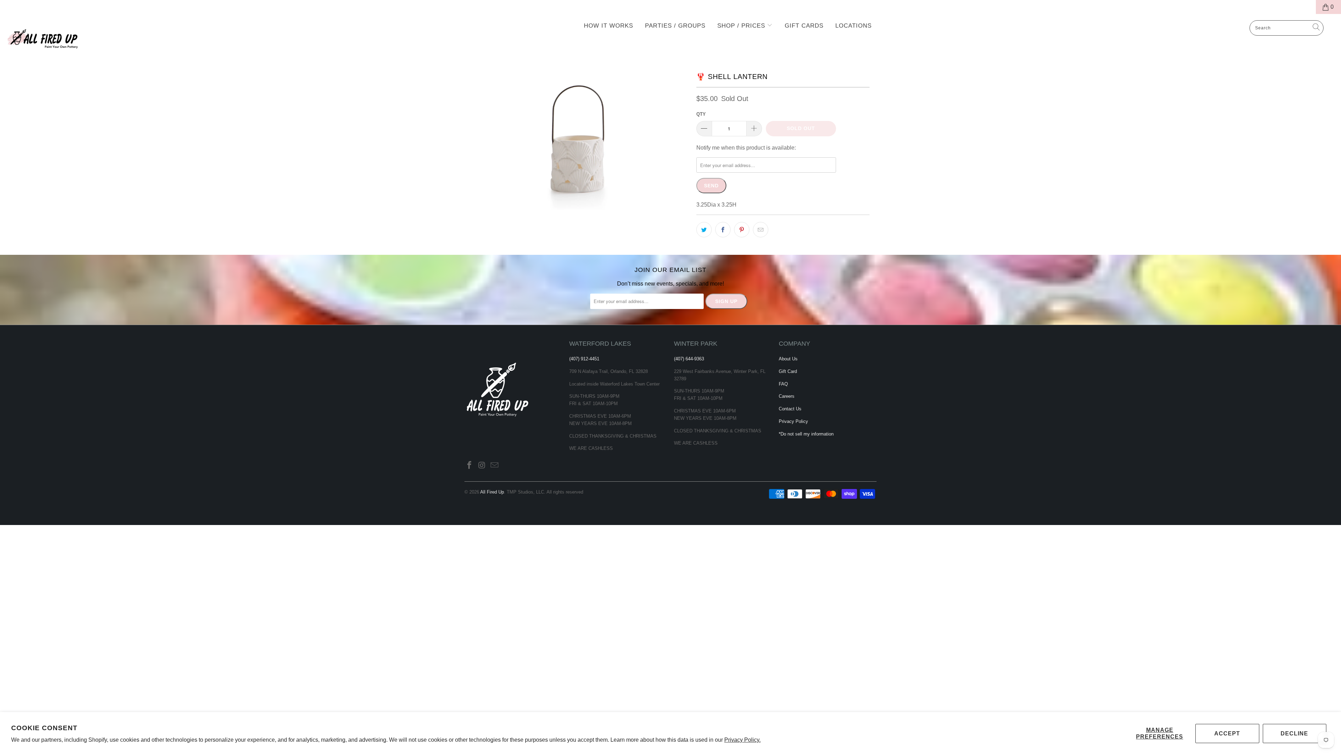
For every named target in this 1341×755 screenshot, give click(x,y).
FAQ (783, 384)
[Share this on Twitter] (704, 229)
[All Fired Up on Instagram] (482, 465)
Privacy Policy (793, 421)
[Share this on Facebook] (723, 229)
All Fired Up (492, 492)
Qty (701, 114)
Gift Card (788, 371)
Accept (1227, 733)
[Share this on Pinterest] (741, 229)
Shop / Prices (742, 25)
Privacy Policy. (742, 740)
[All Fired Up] (110, 37)
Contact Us (790, 408)
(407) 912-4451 (584, 358)
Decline (1294, 733)
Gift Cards (804, 25)
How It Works (608, 25)
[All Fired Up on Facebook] (469, 465)
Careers (786, 396)
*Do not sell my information (806, 434)
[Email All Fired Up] (494, 465)
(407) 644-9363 (689, 358)
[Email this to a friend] (760, 229)
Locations (853, 25)
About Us (788, 358)
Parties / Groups (675, 25)
